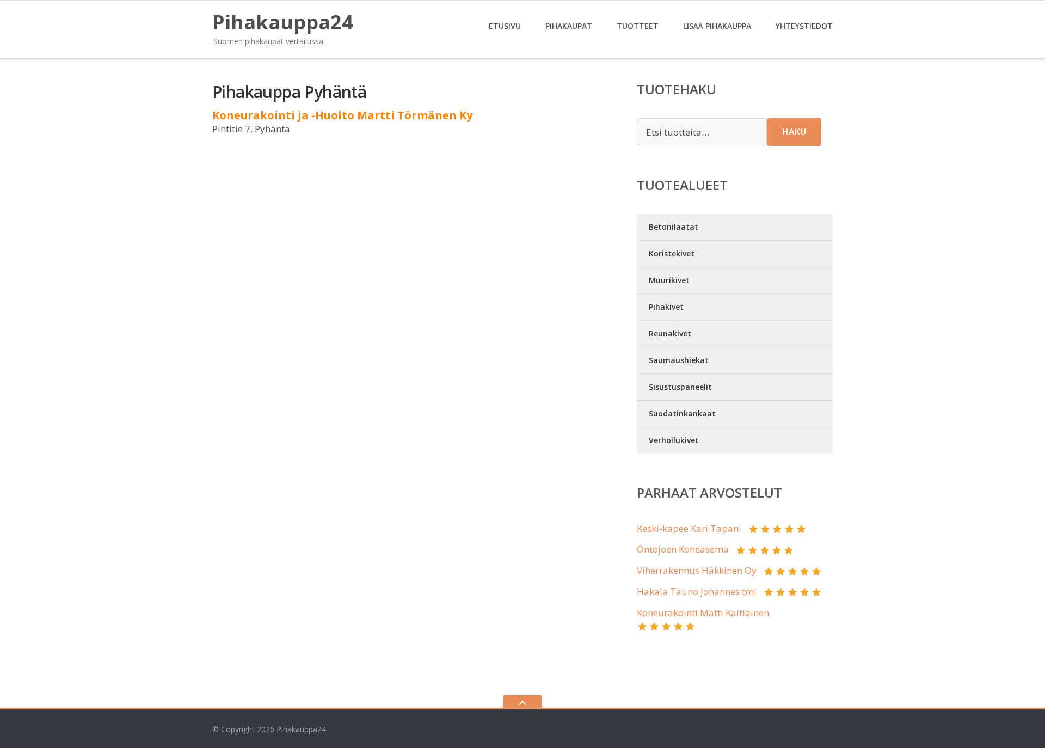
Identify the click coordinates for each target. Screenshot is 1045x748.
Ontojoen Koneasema (683, 549)
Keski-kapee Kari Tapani (689, 528)
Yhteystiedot (804, 26)
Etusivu (505, 26)
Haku (794, 132)
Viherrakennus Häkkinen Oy (697, 570)
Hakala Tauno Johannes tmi (697, 591)
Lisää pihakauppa (717, 26)
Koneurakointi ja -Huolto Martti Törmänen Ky (342, 115)
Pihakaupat (568, 26)
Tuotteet (638, 26)
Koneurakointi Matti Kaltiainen (703, 612)
